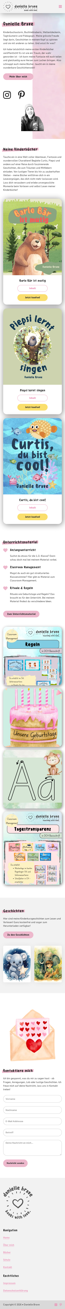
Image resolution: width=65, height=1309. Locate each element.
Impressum (9, 1283)
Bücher (7, 1252)
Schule (6, 1259)
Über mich (8, 1245)
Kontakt (7, 1267)
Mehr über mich (18, 76)
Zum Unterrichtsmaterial (21, 614)
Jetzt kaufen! (32, 297)
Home (6, 1237)
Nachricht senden (15, 1163)
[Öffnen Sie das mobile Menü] (60, 6)
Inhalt (32, 288)
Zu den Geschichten (18, 934)
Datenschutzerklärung (15, 1290)
